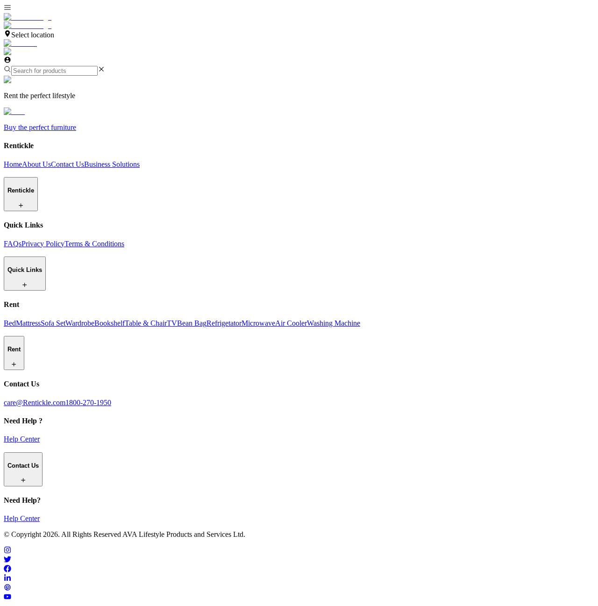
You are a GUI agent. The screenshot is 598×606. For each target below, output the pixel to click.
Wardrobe (79, 323)
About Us (36, 164)
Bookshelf (109, 323)
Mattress (28, 323)
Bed (10, 323)
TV (172, 323)
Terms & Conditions (94, 244)
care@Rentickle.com (34, 402)
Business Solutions (112, 164)
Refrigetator (224, 323)
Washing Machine (333, 323)
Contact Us (67, 164)
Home (13, 164)
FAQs (12, 244)
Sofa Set (53, 323)
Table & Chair (146, 323)
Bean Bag (191, 323)
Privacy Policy (42, 244)
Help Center (22, 439)
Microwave (258, 323)
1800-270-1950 (88, 402)
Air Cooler (291, 323)
